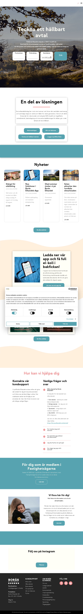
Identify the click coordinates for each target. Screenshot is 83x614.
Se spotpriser (29, 589)
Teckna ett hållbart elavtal (30, 137)
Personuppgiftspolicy (48, 600)
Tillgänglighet (46, 604)
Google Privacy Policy (51, 612)
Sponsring (45, 602)
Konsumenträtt (46, 590)
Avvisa (18, 324)
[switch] (32, 313)
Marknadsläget (32, 130)
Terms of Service (63, 612)
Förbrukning (32, 53)
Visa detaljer (69, 319)
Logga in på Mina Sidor (54, 137)
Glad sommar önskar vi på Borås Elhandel (51, 187)
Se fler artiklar (41, 339)
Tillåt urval (41, 324)
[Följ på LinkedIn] (70, 583)
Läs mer (41, 482)
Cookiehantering (47, 597)
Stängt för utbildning (10, 185)
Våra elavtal (29, 584)
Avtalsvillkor (45, 595)
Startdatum (46, 53)
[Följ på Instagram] (66, 583)
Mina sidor (28, 582)
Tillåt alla (65, 324)
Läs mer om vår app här (53, 285)
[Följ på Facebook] (61, 583)
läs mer (8, 206)
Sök (60, 55)
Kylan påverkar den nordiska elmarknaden (70, 187)
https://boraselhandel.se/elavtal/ (57, 423)
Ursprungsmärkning (48, 592)
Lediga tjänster (46, 586)
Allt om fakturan (51, 130)
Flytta (27, 593)
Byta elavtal (29, 586)
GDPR (44, 588)
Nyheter (15, 189)
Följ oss (41, 565)
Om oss (44, 583)
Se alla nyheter (41, 230)
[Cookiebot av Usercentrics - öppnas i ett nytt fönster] (70, 289)
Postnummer (19, 53)
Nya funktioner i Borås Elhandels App (32, 187)
